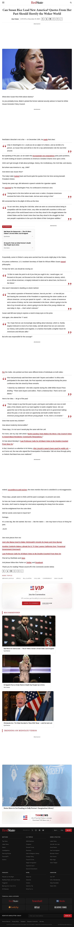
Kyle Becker (7, 651)
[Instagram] (35, 830)
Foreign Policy (30, 856)
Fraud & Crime (30, 859)
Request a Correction (32, 921)
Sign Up (67, 915)
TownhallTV (5, 856)
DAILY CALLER (58, 578)
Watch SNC (53, 886)
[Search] (71, 2)
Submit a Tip (29, 886)
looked (16, 176)
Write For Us (29, 889)
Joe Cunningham (55, 850)
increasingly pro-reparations (44, 156)
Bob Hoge (53, 859)
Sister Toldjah (53, 862)
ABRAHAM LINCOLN (8, 578)
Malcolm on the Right (8, 876)
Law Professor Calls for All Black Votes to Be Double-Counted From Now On (31, 554)
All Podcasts (5, 889)
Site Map (42, 921)
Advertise (28, 879)
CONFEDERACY (47, 578)
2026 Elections (30, 841)
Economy (28, 850)
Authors (4, 859)
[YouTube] (43, 830)
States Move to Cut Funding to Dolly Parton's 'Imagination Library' (29, 808)
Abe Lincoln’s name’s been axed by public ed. (50, 448)
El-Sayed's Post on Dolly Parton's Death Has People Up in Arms (24, 685)
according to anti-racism (17, 490)
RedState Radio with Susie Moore (11, 879)
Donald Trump (30, 847)
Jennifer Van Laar (55, 844)
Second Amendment (31, 868)
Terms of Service (6, 921)
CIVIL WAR (37, 578)
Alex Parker (15, 19)
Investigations (6, 850)
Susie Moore (53, 847)
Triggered (4, 883)
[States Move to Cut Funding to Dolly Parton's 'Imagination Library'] (37, 785)
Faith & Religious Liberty (32, 853)
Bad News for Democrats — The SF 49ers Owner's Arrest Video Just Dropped (29, 648)
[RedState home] (8, 830)
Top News (5, 841)
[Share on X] (42, 19)
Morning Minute (6, 853)
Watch (4, 847)
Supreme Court (30, 865)
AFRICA (18, 578)
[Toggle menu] (3, 2)
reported (8, 188)
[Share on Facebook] (50, 19)
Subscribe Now (47, 603)
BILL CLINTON (27, 578)
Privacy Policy (15, 921)
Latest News (5, 844)
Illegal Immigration (31, 862)
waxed (63, 262)
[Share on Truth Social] (46, 19)
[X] (32, 830)
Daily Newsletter (54, 883)
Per (3, 372)
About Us (28, 876)
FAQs (62, 830)
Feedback (23, 921)
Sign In (55, 830)
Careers (28, 883)
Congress (28, 844)
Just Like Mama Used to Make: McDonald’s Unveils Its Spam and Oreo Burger (32, 542)
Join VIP (68, 830)
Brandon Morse (54, 853)
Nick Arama (7, 687)
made (45, 139)
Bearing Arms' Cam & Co (9, 886)
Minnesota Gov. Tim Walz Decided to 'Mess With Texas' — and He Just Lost (28, 723)
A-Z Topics (29, 837)
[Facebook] (39, 830)
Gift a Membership (55, 879)
